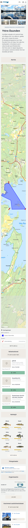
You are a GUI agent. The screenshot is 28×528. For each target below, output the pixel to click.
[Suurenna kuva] (13, 12)
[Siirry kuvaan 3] (22, 22)
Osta (14, 372)
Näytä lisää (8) (13, 455)
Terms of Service (8, 472)
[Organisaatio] (13, 477)
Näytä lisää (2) (13, 346)
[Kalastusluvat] (13, 353)
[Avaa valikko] (1, 2)
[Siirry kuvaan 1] (5, 22)
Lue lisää (13, 497)
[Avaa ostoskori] (23, 2)
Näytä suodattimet (14, 354)
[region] (13, 12)
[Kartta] (13, 59)
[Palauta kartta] (24, 71)
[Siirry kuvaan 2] (13, 22)
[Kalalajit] (13, 414)
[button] (26, 208)
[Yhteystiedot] (13, 461)
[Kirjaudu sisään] (25, 2)
